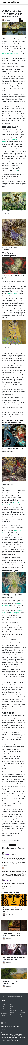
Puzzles (12, 1015)
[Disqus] (14, 870)
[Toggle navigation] (25, 2)
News (11, 1004)
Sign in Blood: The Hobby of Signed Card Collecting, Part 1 (13, 934)
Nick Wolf (8, 938)
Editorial (3, 1015)
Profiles (12, 1012)
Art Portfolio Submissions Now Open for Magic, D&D (14, 958)
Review (12, 1017)
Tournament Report (22, 1013)
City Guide (3, 1008)
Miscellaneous (13, 1002)
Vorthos (21, 1016)
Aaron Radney (9, 19)
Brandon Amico (10, 914)
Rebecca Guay (6, 842)
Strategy (22, 1010)
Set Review (22, 1008)
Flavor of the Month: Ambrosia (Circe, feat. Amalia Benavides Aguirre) (13, 910)
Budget (3, 1004)
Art (20, 19)
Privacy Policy (4, 1031)
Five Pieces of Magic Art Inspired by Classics (11, 982)
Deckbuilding (4, 1013)
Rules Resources (22, 1002)
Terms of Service (5, 1032)
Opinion (21, 21)
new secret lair (15, 840)
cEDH (2, 1006)
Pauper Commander (13, 1009)
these (16, 170)
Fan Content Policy (16, 1036)
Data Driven (4, 1011)
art (6, 840)
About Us (3, 1028)
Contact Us (3, 1029)
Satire (21, 1006)
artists (9, 840)
